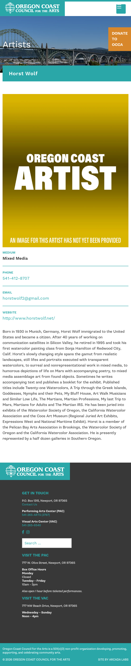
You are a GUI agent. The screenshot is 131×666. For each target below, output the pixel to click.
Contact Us (29, 504)
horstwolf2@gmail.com (26, 298)
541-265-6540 (31, 525)
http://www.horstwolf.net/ (29, 318)
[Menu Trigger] (121, 9)
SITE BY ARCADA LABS (113, 660)
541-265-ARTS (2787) (36, 515)
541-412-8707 (16, 278)
